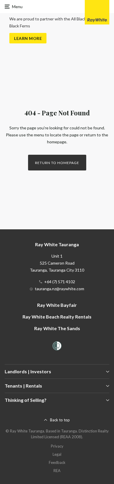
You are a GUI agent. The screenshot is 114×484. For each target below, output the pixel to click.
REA (57, 470)
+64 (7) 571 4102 (59, 281)
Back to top (60, 420)
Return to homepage (57, 163)
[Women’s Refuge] (57, 347)
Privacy (57, 446)
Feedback (57, 462)
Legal (57, 454)
